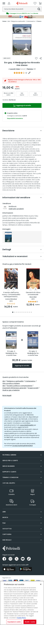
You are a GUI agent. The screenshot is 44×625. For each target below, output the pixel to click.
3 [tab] (16, 312)
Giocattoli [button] (7, 529)
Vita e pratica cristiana (11, 383)
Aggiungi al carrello (23, 105)
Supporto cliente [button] (9, 472)
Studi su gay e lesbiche (11, 390)
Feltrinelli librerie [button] (9, 455)
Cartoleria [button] (6, 534)
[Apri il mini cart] (40, 3)
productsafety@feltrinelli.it (22, 446)
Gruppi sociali (33, 388)
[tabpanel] (22, 39)
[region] (22, 603)
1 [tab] (12, 312)
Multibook (12, 100)
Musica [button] (5, 517)
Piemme (30, 69)
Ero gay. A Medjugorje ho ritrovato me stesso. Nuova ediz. (32, 352)
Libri (3, 381)
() (26, 73)
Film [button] (3, 523)
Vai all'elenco (12, 81)
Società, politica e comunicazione (19, 386)
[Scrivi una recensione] (29, 73)
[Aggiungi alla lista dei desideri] (36, 58)
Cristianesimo (30, 381)
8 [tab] (27, 312)
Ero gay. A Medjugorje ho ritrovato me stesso (11, 352)
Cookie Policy (21, 618)
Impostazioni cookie (14, 622)
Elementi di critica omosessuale (33, 293)
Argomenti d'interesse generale (14, 388)
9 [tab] (29, 312)
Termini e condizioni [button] (10, 477)
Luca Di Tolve (15, 69)
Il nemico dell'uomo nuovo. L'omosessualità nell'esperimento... (11, 294)
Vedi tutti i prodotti (16, 209)
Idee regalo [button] (6, 540)
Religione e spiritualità (15, 381)
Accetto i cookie (30, 622)
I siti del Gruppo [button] (8, 483)
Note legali (6, 395)
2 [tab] (14, 312)
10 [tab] (31, 312)
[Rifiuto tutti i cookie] (40, 584)
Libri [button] (4, 512)
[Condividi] (41, 58)
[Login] (9, 3)
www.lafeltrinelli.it (26, 425)
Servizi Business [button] (8, 466)
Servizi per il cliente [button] (10, 460)
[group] (22, 13)
